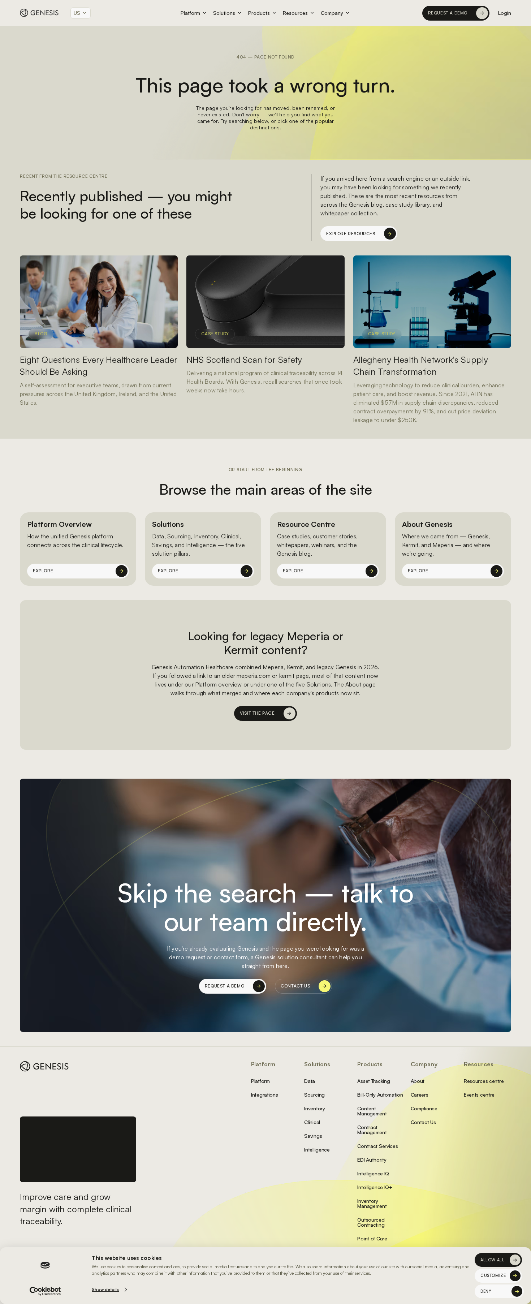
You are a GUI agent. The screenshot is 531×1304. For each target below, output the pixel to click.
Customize (493, 1275)
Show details (105, 1289)
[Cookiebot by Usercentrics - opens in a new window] (45, 1291)
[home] (39, 13)
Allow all (492, 1259)
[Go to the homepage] (44, 1066)
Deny (485, 1291)
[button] (80, 13)
